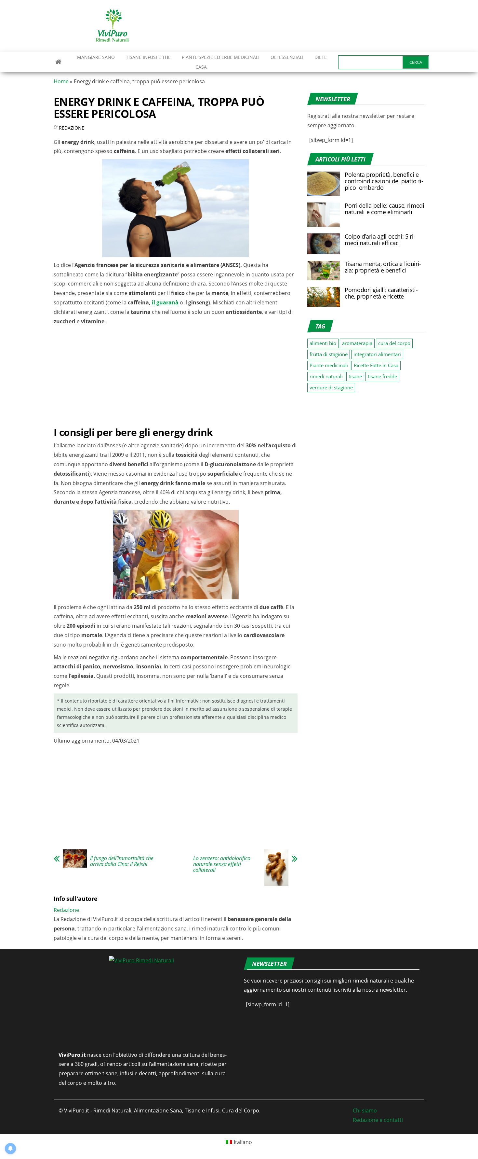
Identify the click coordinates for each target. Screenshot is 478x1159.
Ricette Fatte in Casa (376, 365)
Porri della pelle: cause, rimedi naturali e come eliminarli (384, 209)
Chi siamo (365, 1110)
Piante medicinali (329, 365)
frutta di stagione (329, 354)
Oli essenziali (287, 57)
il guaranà (165, 302)
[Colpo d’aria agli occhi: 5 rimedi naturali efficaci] (323, 243)
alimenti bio (323, 343)
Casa (201, 67)
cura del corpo (394, 343)
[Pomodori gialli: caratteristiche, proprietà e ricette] (323, 296)
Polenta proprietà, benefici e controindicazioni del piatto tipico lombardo (384, 181)
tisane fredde (382, 376)
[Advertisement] (306, 26)
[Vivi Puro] (58, 62)
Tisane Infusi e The (148, 57)
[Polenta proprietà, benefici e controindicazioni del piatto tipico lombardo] (323, 183)
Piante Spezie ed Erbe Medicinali (220, 57)
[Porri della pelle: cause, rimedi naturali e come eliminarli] (323, 214)
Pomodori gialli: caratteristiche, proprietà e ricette (381, 293)
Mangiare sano (95, 57)
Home (61, 81)
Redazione (71, 128)
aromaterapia (357, 343)
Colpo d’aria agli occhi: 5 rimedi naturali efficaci (380, 239)
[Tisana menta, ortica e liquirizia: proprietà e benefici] (323, 269)
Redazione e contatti (378, 1120)
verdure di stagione (331, 387)
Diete (320, 57)
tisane (355, 376)
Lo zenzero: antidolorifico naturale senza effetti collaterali (221, 864)
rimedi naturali (326, 376)
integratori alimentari (377, 354)
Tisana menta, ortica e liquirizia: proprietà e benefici (383, 267)
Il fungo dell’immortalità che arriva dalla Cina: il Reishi (121, 861)
